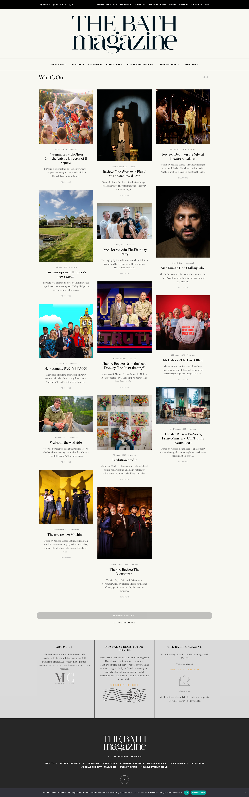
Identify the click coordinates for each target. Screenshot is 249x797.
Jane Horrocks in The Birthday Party (124, 252)
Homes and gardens (140, 64)
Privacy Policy (156, 763)
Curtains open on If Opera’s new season (66, 274)
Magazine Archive (157, 5)
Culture (93, 64)
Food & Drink (168, 64)
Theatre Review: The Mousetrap (124, 572)
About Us (51, 763)
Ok (186, 792)
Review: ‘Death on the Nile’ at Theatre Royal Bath (183, 156)
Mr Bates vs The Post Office (183, 360)
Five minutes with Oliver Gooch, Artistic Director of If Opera (66, 159)
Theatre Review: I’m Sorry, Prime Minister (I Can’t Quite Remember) (183, 438)
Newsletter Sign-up (107, 5)
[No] (245, 792)
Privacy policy (198, 792)
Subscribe (197, 763)
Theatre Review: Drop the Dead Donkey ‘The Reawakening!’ (124, 366)
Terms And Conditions (102, 763)
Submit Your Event (178, 5)
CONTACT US (140, 5)
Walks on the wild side (66, 442)
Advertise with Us (72, 763)
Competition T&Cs (132, 763)
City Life (76, 64)
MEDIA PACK (125, 5)
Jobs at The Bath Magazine (99, 767)
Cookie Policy (179, 763)
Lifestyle (190, 64)
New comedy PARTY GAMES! (65, 369)
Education (113, 64)
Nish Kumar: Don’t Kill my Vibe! (183, 268)
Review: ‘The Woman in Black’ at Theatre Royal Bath (124, 174)
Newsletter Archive (154, 767)
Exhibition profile (124, 460)
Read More (66, 182)
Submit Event (128, 767)
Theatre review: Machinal (65, 535)
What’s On (57, 64)
